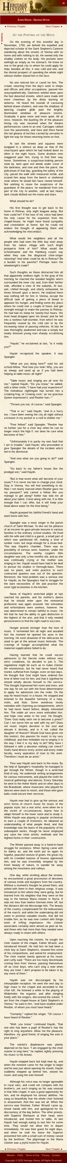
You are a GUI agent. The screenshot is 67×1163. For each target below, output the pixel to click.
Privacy (45, 1155)
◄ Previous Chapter (15, 26)
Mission (11, 1155)
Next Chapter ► (54, 26)
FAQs (20, 1155)
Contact (56, 1155)
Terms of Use (32, 1155)
